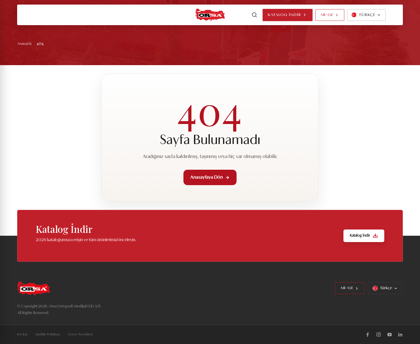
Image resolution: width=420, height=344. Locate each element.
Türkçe (386, 288)
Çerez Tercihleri (80, 334)
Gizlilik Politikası (47, 334)
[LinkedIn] (400, 334)
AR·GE (326, 15)
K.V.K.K (22, 334)
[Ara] (254, 14)
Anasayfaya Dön (206, 177)
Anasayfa (24, 44)
